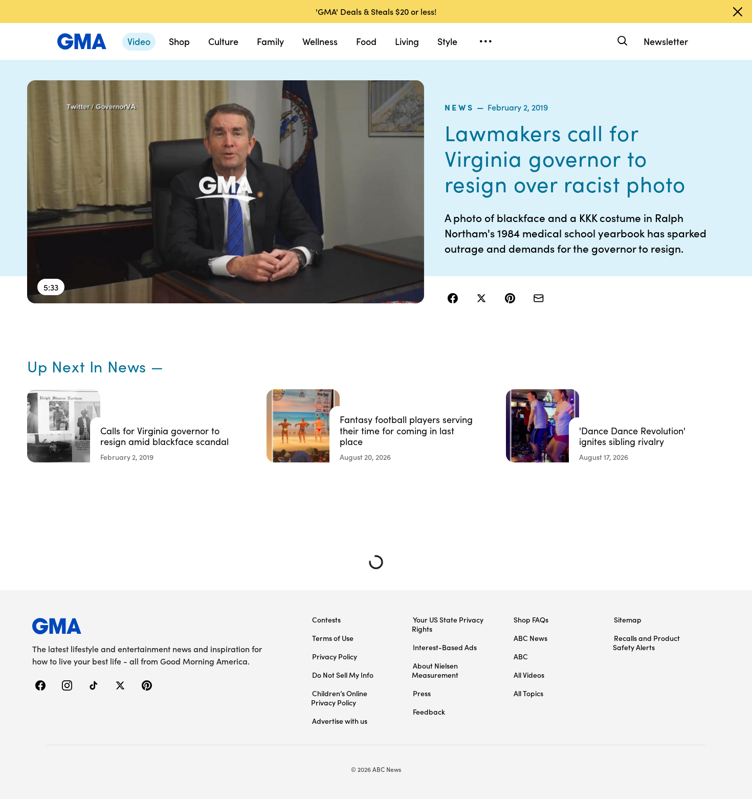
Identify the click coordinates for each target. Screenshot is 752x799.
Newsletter (666, 41)
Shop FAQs (531, 619)
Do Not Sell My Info (342, 675)
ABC (521, 656)
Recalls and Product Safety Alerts (646, 642)
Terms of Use (332, 638)
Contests (326, 619)
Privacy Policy (334, 656)
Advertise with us (339, 721)
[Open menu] (485, 41)
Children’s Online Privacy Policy (339, 697)
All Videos (529, 675)
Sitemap (628, 619)
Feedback (429, 711)
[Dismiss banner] (738, 12)
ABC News (530, 638)
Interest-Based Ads (445, 647)
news (459, 107)
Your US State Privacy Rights (447, 624)
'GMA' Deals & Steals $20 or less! (376, 11)
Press (422, 693)
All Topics (528, 693)
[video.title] (225, 191)
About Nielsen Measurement (435, 670)
